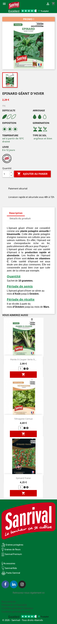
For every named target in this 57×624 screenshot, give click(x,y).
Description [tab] (15, 212)
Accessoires (9, 563)
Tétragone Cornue (23, 418)
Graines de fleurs (12, 549)
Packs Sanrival (13, 573)
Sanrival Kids (11, 568)
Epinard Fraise (23, 478)
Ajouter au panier (32, 174)
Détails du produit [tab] (20, 218)
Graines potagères (14, 545)
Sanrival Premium (13, 554)
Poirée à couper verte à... (23, 359)
